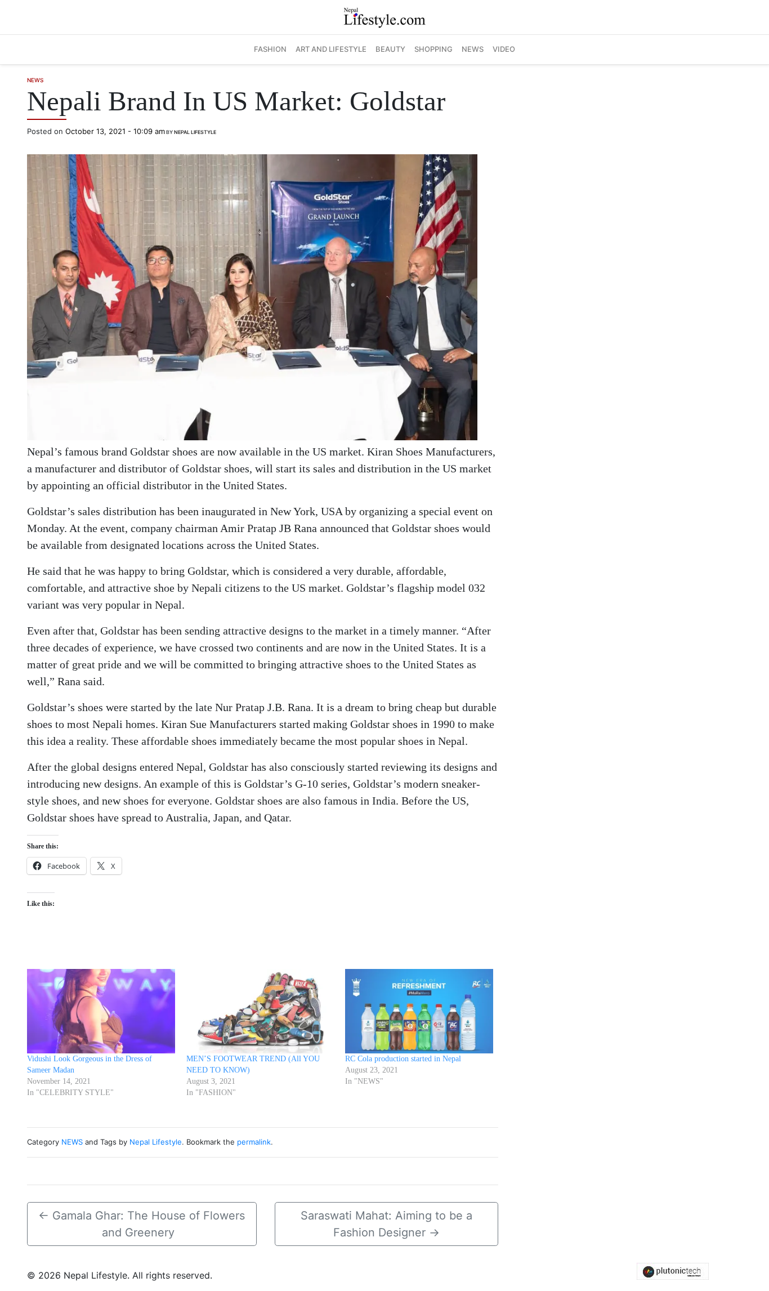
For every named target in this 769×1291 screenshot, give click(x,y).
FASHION (270, 48)
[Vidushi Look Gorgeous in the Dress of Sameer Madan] (101, 1011)
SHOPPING (433, 48)
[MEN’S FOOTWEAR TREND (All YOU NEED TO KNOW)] (260, 1011)
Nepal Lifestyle (195, 132)
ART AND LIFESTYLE (331, 48)
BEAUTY (390, 48)
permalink (254, 1141)
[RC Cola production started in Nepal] (419, 1011)
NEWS (473, 48)
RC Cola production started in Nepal (403, 1059)
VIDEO (504, 48)
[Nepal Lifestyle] (384, 16)
